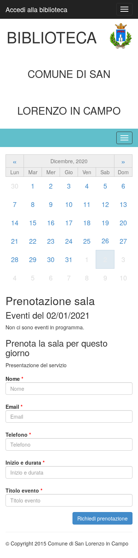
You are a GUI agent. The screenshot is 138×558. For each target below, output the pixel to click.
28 (14, 259)
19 (105, 222)
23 (50, 241)
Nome (14, 378)
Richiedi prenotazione (102, 518)
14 (14, 222)
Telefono (18, 434)
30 (50, 259)
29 (32, 259)
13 (123, 204)
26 (105, 240)
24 (68, 241)
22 (32, 241)
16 (50, 222)
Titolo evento (24, 490)
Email (14, 406)
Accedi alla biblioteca (36, 9)
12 (105, 204)
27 (123, 241)
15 (32, 222)
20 (123, 222)
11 (87, 204)
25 (87, 241)
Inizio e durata (25, 462)
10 (68, 204)
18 (87, 222)
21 (14, 241)
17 (68, 222)
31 (68, 259)
